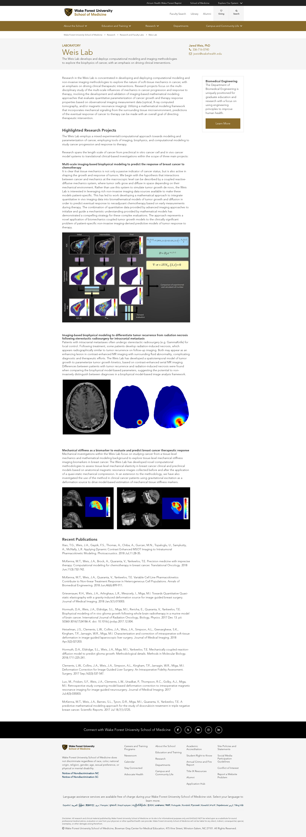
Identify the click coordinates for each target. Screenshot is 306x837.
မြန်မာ (81, 805)
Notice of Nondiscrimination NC (80, 773)
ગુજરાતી (112, 805)
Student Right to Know (199, 755)
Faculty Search (178, 13)
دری (97, 805)
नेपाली (167, 805)
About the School (74, 25)
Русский (195, 805)
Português (176, 805)
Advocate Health (133, 774)
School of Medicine (199, 3)
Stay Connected (133, 767)
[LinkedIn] (218, 729)
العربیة (74, 805)
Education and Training (115, 25)
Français (104, 805)
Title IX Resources (196, 771)
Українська (222, 805)
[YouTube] (198, 729)
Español (66, 805)
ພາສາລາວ (159, 805)
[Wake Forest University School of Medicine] (88, 12)
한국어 (151, 805)
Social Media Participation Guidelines (225, 758)
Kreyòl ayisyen (124, 805)
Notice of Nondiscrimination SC (80, 776)
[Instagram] (208, 729)
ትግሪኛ (212, 805)
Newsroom (130, 755)
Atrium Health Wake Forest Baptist (164, 3)
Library (194, 13)
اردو (231, 805)
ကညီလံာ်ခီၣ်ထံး (139, 805)
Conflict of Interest (228, 767)
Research (151, 25)
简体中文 (90, 805)
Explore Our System (228, 3)
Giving (221, 14)
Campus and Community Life (222, 25)
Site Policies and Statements (227, 748)
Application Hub (195, 783)
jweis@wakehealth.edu (207, 53)
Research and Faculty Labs (132, 35)
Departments (181, 25)
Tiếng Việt (238, 805)
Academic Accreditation (194, 748)
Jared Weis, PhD (199, 45)
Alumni (207, 13)
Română (186, 805)
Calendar (129, 761)
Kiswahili (205, 805)
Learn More (223, 123)
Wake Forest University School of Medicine (83, 35)
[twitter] (188, 729)
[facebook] (178, 729)
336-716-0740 (201, 49)
